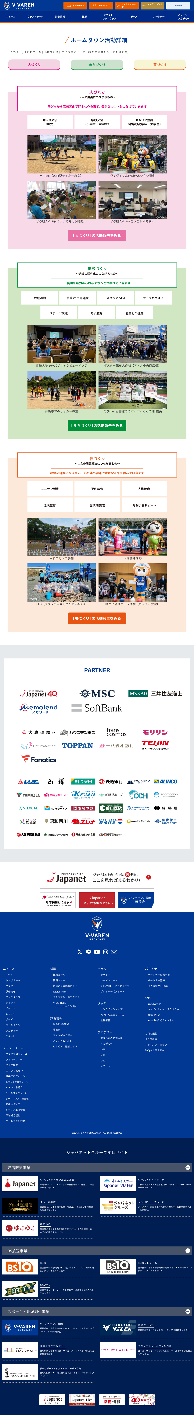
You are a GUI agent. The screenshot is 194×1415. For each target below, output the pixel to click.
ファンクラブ (13, 997)
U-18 (103, 1049)
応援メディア (13, 1104)
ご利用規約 (151, 1033)
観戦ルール (59, 975)
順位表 (56, 1029)
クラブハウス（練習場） (18, 1099)
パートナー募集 (156, 980)
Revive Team (60, 991)
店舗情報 (105, 1020)
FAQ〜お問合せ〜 (155, 1050)
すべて (9, 975)
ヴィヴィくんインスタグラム (163, 1009)
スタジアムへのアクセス (66, 997)
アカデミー (12, 1030)
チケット (11, 1003)
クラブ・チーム (35, 16)
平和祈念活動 (13, 1115)
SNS (148, 997)
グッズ (134, 16)
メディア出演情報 (15, 1110)
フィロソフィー (14, 1059)
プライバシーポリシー (157, 1045)
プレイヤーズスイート (112, 991)
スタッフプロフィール (17, 1082)
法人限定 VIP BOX (158, 986)
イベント (10, 1008)
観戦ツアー (59, 980)
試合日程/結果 (61, 1024)
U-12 (103, 1060)
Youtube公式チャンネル (161, 1020)
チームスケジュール (16, 1093)
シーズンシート (108, 980)
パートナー (158, 16)
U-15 (102, 1055)
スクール (10, 1036)
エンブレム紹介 (14, 1071)
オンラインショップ (111, 1009)
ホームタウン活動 (15, 1121)
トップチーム (13, 980)
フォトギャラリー (63, 1035)
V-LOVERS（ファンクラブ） (116, 986)
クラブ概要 (12, 1065)
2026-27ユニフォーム (112, 1015)
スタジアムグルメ (62, 1041)
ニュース (9, 968)
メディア (10, 1014)
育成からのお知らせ (111, 1038)
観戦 (84, 16)
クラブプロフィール (16, 1054)
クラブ (9, 986)
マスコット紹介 (14, 1087)
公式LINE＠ (154, 1015)
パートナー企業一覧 (159, 975)
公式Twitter (154, 1004)
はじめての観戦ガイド (65, 986)
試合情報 (60, 16)
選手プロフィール (15, 1076)
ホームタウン (13, 1025)
